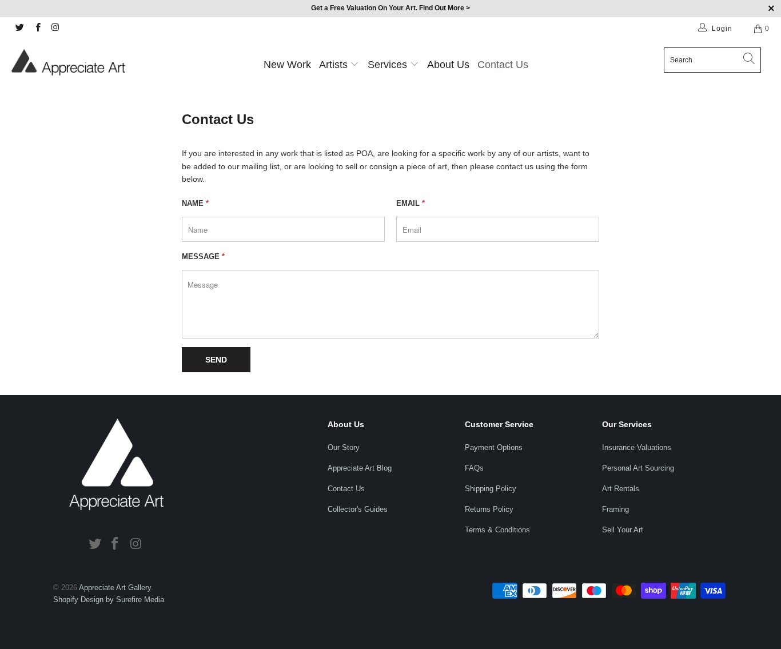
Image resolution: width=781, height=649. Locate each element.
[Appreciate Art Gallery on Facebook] (37, 29)
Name (195, 203)
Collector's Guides (358, 509)
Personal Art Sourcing (638, 468)
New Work (287, 64)
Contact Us (502, 64)
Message (203, 256)
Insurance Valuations (636, 447)
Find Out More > (444, 8)
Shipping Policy (490, 488)
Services (389, 64)
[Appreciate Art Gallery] (68, 62)
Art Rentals (620, 488)
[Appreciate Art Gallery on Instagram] (55, 29)
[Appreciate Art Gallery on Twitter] (19, 29)
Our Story (344, 447)
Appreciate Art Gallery (115, 587)
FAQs (474, 468)
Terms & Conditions (497, 529)
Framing (615, 509)
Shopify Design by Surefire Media (108, 599)
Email (410, 203)
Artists (333, 64)
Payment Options (494, 447)
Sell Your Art (622, 529)
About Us (448, 64)
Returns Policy (489, 509)
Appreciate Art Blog (360, 468)
